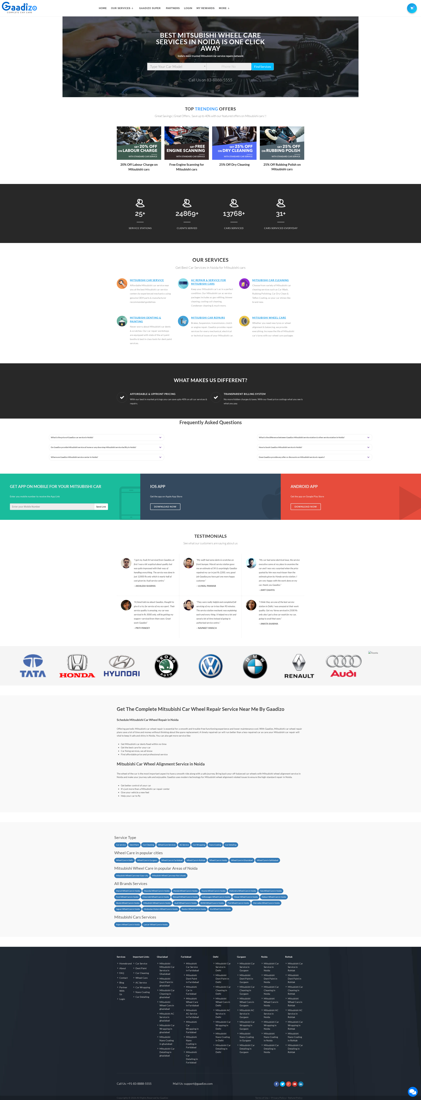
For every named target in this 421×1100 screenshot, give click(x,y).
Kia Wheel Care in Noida (220, 909)
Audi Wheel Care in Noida (185, 903)
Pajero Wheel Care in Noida (128, 924)
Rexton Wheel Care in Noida (194, 909)
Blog (121, 982)
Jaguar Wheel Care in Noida (128, 909)
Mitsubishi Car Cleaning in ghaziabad (167, 994)
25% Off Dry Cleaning (234, 164)
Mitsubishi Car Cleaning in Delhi (223, 990)
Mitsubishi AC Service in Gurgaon (247, 1013)
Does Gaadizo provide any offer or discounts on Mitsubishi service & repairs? (292, 457)
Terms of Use (261, 1097)
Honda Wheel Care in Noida (185, 891)
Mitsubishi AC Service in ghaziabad (167, 1017)
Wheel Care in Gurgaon (147, 860)
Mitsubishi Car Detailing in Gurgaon (247, 1048)
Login (122, 999)
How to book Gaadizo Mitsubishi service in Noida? (280, 447)
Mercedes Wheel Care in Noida (266, 903)
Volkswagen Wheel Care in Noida (216, 897)
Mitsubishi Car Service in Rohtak (295, 967)
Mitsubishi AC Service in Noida (271, 1013)
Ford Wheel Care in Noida (127, 897)
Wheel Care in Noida (218, 860)
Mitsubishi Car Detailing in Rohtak (295, 1048)
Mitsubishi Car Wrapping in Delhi (223, 1025)
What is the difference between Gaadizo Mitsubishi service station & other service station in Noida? (302, 437)
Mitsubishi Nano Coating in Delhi (223, 1037)
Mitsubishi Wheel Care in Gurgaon (247, 1002)
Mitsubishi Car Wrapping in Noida (271, 1025)
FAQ (121, 973)
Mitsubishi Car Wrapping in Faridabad (192, 1027)
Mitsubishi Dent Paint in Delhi (222, 978)
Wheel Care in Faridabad (172, 860)
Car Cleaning (148, 845)
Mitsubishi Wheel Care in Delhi (223, 1002)
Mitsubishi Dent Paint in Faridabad (192, 978)
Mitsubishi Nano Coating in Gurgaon (247, 1037)
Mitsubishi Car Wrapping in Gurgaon (247, 1025)
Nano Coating (215, 845)
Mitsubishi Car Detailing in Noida (271, 1048)
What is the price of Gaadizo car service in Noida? (72, 437)
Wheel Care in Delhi (124, 860)
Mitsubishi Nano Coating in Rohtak (295, 1037)
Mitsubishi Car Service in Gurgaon (247, 967)
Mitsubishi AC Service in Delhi (223, 1013)
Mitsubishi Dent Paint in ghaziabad (166, 982)
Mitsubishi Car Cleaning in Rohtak (295, 990)
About (122, 968)
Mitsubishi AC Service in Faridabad (192, 1013)
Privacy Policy (278, 1097)
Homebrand (125, 963)
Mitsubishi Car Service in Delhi (223, 967)
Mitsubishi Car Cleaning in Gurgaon (247, 990)
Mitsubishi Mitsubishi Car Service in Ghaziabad (167, 968)
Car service (121, 845)
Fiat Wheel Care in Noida (238, 903)
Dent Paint (134, 845)
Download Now (165, 506)
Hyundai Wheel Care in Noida (156, 891)
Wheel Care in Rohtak (196, 860)
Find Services (262, 66)
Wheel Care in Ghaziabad (242, 860)
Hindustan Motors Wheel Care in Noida (161, 909)
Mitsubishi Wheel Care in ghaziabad (167, 1005)
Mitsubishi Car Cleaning (270, 280)
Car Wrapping (199, 845)
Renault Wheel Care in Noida (185, 897)
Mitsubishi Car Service (147, 280)
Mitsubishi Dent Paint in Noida (270, 978)
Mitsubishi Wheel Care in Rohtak (295, 1002)
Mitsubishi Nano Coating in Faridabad (191, 1042)
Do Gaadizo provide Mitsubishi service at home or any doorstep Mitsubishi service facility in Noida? (93, 447)
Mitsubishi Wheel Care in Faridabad (192, 1002)
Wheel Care (142, 977)
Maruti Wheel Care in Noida (128, 891)
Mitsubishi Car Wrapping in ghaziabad (167, 1029)
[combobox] (177, 66)
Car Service (141, 963)
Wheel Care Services (166, 845)
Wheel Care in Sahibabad (267, 860)
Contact (123, 977)
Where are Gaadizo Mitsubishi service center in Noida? (74, 457)
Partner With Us (123, 991)
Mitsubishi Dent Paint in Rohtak (294, 978)
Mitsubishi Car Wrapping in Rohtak (295, 1025)
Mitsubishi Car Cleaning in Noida (271, 990)
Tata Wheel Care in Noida (271, 891)
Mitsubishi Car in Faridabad (191, 990)
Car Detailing (230, 845)
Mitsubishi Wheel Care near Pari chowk (169, 875)
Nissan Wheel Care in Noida (246, 897)
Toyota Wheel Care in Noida (213, 891)
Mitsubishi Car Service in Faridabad (192, 967)
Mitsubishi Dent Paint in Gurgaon (246, 978)
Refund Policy (295, 1097)
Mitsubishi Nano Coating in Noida (271, 1037)
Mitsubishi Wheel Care (269, 317)
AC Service (184, 845)
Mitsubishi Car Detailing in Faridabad (192, 1057)
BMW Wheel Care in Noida (212, 903)
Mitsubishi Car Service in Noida (271, 967)
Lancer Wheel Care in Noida (156, 924)
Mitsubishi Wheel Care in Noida (156, 903)
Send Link (101, 506)
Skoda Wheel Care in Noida (127, 903)
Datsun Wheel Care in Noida (274, 897)
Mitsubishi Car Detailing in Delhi (223, 1048)
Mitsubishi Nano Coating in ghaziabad (167, 1040)
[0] (411, 7)
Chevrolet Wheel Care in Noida (155, 897)
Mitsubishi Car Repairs (208, 317)
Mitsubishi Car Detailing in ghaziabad (167, 1052)
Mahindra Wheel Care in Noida (242, 891)
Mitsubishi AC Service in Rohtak (295, 1013)
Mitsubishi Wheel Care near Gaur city (132, 875)
